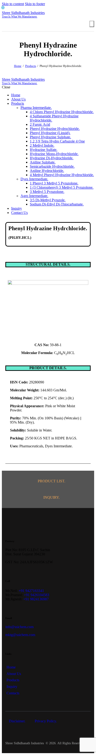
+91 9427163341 (31, 591)
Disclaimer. (17, 721)
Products (30, 66)
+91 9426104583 (36, 595)
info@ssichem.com (19, 627)
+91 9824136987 (36, 599)
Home (17, 66)
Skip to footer (35, 4)
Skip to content (13, 4)
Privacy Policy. (46, 721)
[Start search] (91, 24)
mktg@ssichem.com (20, 635)
